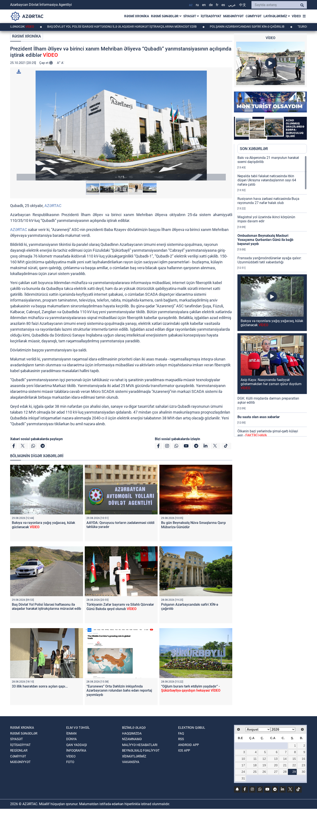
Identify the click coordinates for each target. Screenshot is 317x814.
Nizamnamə (132, 739)
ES (223, 5)
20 (276, 765)
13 (276, 758)
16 (303, 758)
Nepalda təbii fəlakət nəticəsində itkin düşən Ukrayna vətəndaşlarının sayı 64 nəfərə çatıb (266, 180)
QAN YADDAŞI (76, 745)
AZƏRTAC (52, 205)
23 (303, 765)
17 (243, 765)
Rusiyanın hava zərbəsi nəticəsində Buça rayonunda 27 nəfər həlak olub (268, 201)
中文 (242, 5)
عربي (232, 5)
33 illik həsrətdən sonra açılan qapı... (40, 686)
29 (294, 771)
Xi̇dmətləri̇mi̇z (134, 756)
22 (294, 765)
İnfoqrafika (76, 750)
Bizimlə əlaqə (134, 728)
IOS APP (184, 750)
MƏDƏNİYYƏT (233, 16)
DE (211, 5)
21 (285, 765)
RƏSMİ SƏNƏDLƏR (165, 16)
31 (243, 778)
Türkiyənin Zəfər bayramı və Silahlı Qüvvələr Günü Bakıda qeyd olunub (120, 606)
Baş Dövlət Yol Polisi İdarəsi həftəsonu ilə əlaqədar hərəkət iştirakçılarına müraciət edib (89, 26)
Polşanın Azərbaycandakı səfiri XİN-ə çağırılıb (214, 26)
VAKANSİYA (130, 762)
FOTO (70, 762)
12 (264, 758)
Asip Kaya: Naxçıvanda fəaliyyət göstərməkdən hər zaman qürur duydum (271, 384)
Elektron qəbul (191, 728)
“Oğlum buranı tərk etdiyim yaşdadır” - (190, 688)
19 (264, 765)
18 (255, 765)
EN (204, 5)
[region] (272, 296)
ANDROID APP (188, 745)
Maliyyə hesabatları (139, 745)
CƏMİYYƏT (254, 16)
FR (217, 5)
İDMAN (71, 733)
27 (276, 771)
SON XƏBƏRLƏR (254, 148)
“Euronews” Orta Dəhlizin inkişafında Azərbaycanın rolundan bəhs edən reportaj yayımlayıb (119, 690)
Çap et (44, 63)
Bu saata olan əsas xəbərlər (258, 417)
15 (294, 758)
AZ (191, 5)
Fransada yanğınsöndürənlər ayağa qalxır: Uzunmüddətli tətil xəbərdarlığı (269, 260)
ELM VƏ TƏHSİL (78, 728)
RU (197, 5)
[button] (121, 125)
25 (255, 771)
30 (303, 771)
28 (285, 771)
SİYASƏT (190, 16)
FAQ (181, 733)
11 (255, 758)
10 (243, 758)
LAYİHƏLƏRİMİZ (276, 16)
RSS (181, 739)
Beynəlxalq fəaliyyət (141, 750)
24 (243, 771)
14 (285, 758)
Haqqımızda (132, 733)
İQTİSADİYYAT (211, 16)
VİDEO (296, 16)
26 (264, 771)
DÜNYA (71, 739)
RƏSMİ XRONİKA (136, 16)
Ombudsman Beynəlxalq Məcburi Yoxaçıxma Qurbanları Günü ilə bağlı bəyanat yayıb (265, 240)
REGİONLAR (18, 750)
